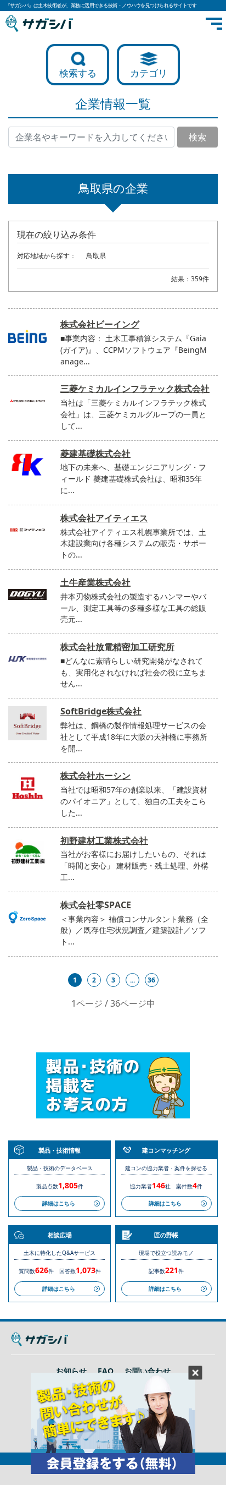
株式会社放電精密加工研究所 (117, 647)
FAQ (106, 1371)
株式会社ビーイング (99, 324)
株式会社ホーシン (95, 775)
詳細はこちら (58, 1203)
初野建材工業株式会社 (104, 840)
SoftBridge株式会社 (101, 711)
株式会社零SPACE (95, 905)
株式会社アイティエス (104, 518)
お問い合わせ (148, 1371)
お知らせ (71, 1371)
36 (151, 980)
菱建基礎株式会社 (95, 453)
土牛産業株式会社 (95, 582)
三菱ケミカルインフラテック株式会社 (135, 389)
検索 (197, 137)
